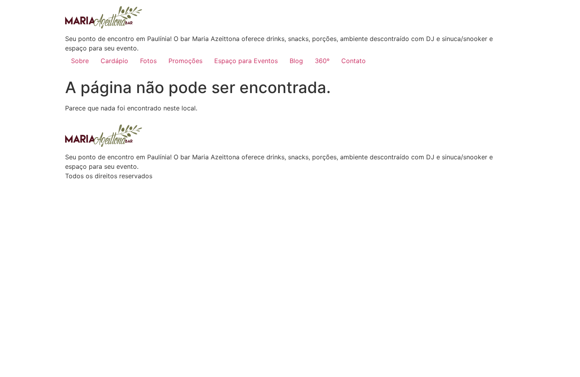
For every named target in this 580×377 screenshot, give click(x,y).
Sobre (80, 61)
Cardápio (114, 61)
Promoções (185, 61)
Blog (296, 61)
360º (322, 61)
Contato (353, 61)
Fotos (148, 61)
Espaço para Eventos (246, 61)
